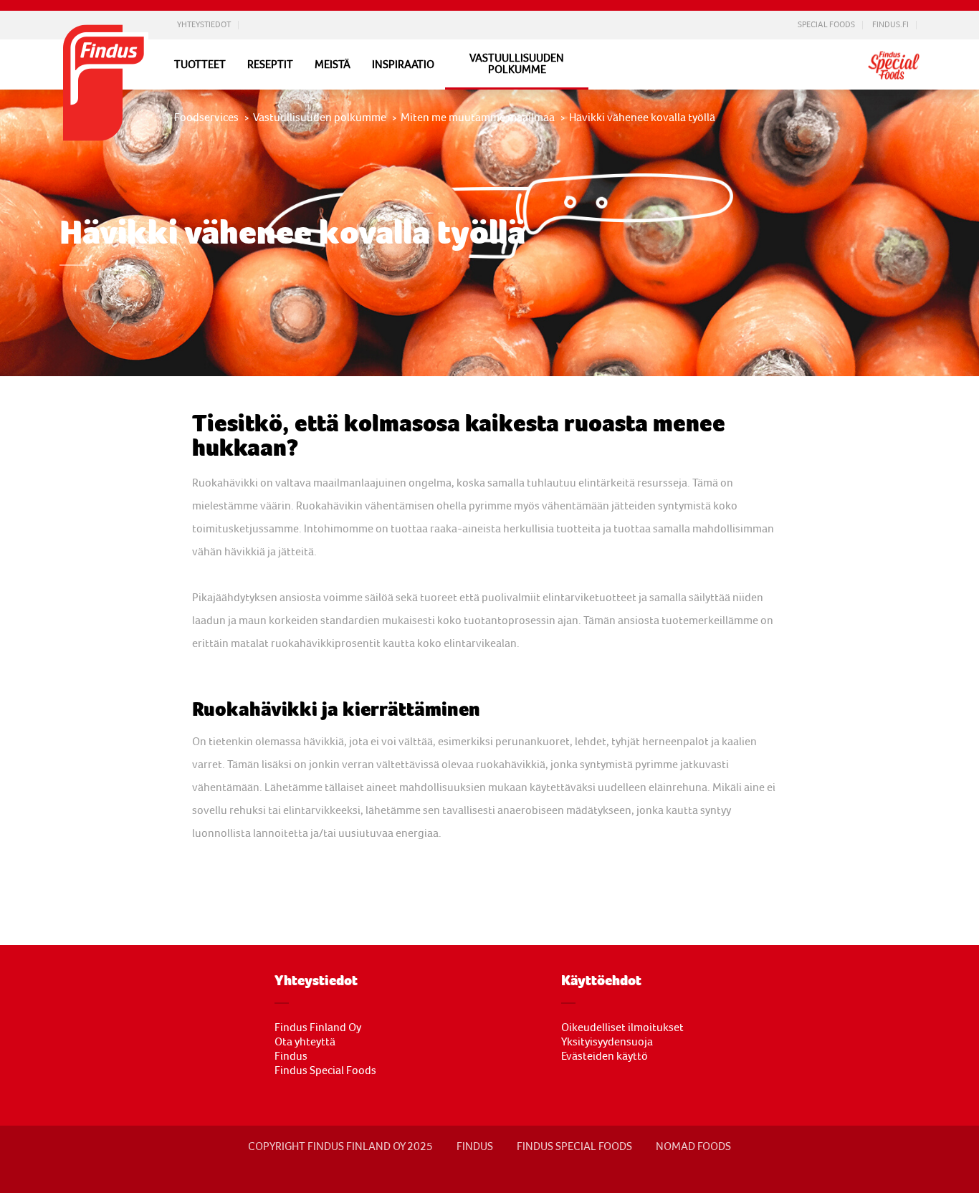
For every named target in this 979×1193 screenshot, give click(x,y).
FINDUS (475, 1146)
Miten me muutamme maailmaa (478, 117)
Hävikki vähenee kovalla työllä (642, 117)
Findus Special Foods (325, 1070)
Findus (290, 1056)
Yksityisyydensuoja (607, 1042)
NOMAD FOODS (693, 1146)
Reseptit (270, 64)
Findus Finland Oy (317, 1027)
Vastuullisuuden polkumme (516, 64)
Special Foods (826, 25)
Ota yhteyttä (304, 1042)
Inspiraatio (403, 64)
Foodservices (206, 117)
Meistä (332, 64)
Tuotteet (200, 64)
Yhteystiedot (204, 25)
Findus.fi (890, 25)
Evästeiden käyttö (604, 1056)
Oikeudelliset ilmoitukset (622, 1027)
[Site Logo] (106, 144)
